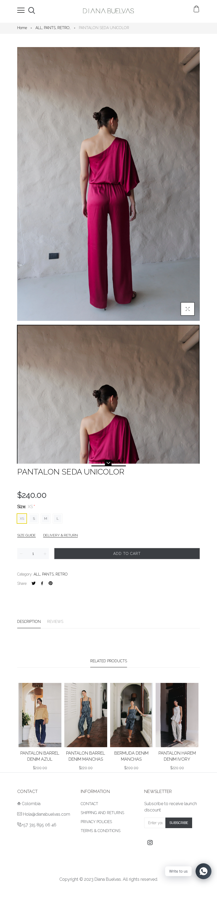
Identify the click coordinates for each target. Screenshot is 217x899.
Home (22, 28)
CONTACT (89, 804)
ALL (39, 28)
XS (22, 519)
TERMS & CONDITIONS (100, 831)
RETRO (63, 28)
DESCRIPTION (29, 621)
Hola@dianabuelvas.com (46, 814)
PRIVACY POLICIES (96, 822)
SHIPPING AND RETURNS (102, 813)
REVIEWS (55, 621)
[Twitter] (33, 583)
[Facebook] (42, 583)
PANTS (50, 28)
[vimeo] (50, 583)
